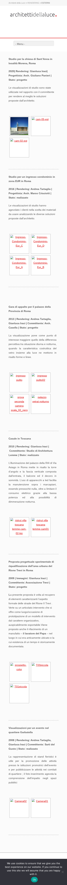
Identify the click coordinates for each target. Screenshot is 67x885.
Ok (34, 879)
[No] (62, 872)
